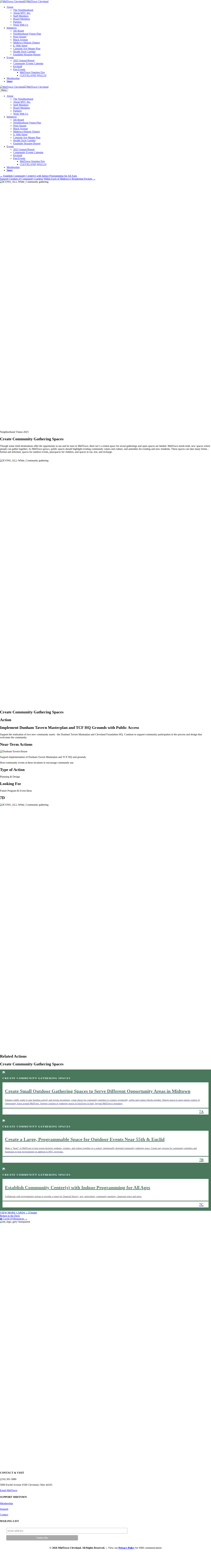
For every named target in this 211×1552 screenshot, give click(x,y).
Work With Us (20, 24)
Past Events (19, 69)
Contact (4, 1514)
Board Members (21, 18)
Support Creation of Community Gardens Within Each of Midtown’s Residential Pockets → (47, 178)
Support (4, 1509)
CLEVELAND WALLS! (33, 75)
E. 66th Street (20, 45)
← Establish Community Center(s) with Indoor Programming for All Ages (38, 175)
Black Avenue (20, 39)
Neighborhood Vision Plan (27, 33)
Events (10, 57)
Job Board (18, 30)
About (10, 7)
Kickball (17, 66)
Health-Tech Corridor (24, 51)
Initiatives (12, 27)
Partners (17, 21)
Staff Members (21, 16)
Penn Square (19, 36)
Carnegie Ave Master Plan (26, 48)
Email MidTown (8, 1490)
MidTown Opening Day (32, 72)
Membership (13, 78)
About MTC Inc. (22, 13)
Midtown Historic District (26, 42)
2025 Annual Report (23, 60)
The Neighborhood (23, 10)
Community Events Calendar (28, 63)
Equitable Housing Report (26, 54)
